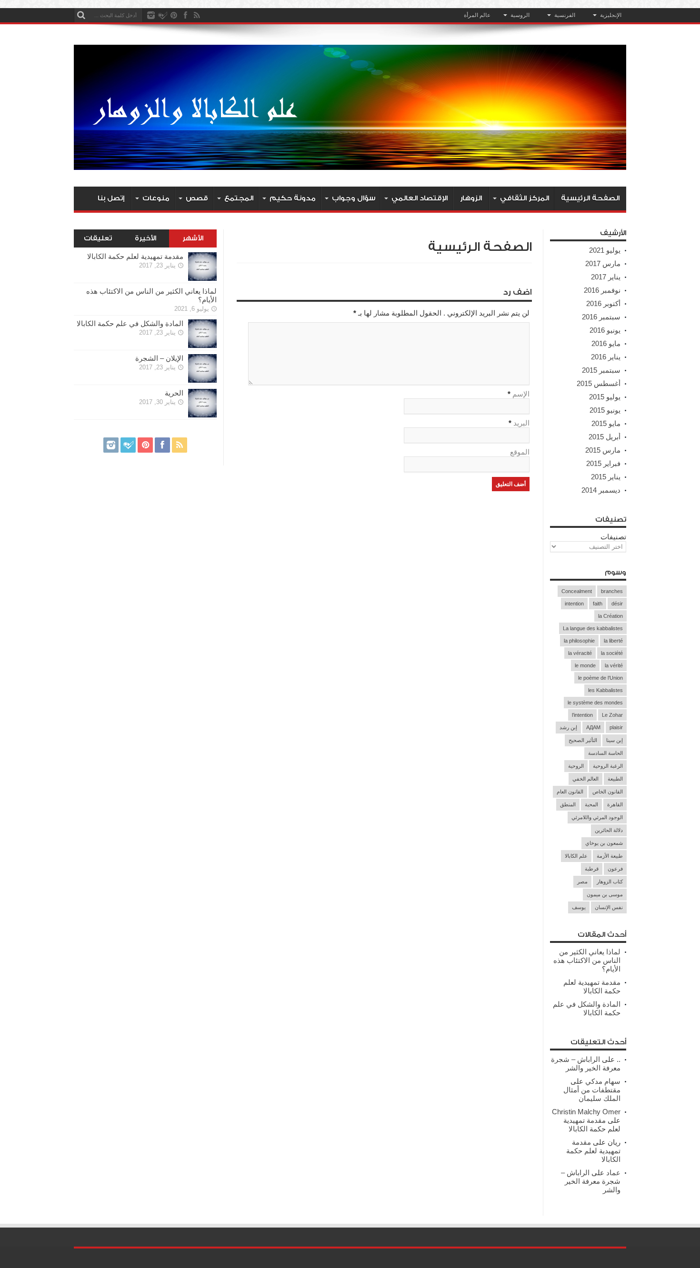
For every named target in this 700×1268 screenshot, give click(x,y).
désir (617, 603)
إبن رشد (568, 727)
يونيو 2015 (605, 410)
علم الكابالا (576, 856)
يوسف (579, 907)
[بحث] (81, 15)
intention (574, 603)
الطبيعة (615, 779)
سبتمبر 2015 (601, 370)
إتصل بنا (111, 198)
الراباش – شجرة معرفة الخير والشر (585, 1063)
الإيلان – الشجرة (159, 358)
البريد (521, 423)
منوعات (156, 198)
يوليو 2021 (604, 250)
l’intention (582, 715)
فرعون (615, 869)
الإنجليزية (610, 15)
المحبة (591, 804)
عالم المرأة (477, 15)
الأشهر (192, 238)
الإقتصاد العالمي (419, 198)
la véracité (580, 653)
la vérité (614, 665)
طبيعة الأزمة (610, 856)
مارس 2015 (602, 450)
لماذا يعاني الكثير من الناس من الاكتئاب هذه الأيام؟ (586, 960)
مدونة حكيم (293, 198)
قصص (197, 198)
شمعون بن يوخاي (604, 843)
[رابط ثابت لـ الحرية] (202, 415)
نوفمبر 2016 (602, 290)
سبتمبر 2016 (601, 317)
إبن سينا (614, 740)
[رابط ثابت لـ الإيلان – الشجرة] (202, 380)
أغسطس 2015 (598, 383)
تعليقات (98, 238)
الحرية (174, 393)
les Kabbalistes (605, 690)
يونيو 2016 (605, 330)
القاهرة (615, 804)
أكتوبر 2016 (603, 303)
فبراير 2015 (603, 463)
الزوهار (471, 198)
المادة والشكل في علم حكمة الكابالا (586, 1008)
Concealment (576, 591)
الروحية (576, 766)
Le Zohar (612, 715)
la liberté (613, 641)
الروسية (520, 15)
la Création (610, 616)
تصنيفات (613, 537)
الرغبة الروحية (608, 766)
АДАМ (593, 727)
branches (612, 591)
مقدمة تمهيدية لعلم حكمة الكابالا (591, 986)
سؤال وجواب (353, 198)
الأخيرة (145, 238)
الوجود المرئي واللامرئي (597, 817)
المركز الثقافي (524, 198)
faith (597, 603)
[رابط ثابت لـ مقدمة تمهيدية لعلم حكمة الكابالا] (202, 278)
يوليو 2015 (604, 397)
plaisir (616, 727)
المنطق (568, 804)
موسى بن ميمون (605, 894)
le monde (585, 665)
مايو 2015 (605, 423)
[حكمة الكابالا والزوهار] (350, 162)
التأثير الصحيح (583, 740)
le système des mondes (595, 702)
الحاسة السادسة (605, 753)
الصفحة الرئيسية (590, 198)
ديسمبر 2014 (600, 490)
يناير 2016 (605, 357)
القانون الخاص (607, 791)
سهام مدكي (602, 1081)
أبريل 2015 (604, 437)
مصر (582, 881)
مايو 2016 (605, 343)
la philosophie (579, 641)
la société (612, 653)
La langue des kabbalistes (593, 628)
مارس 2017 (602, 263)
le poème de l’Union (600, 678)
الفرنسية (564, 15)
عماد (613, 1173)
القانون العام (570, 791)
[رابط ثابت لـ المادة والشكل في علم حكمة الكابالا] (202, 345)
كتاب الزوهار (610, 881)
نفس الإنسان (609, 907)
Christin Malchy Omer (586, 1112)
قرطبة (592, 869)
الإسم (521, 394)
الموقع (520, 452)
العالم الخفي (585, 779)
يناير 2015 (605, 477)
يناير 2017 (605, 277)
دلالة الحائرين (609, 830)
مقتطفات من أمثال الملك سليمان (591, 1094)
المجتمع (238, 198)
